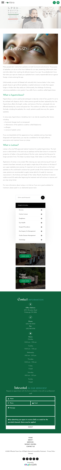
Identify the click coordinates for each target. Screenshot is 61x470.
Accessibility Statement (39, 451)
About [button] (30, 440)
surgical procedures (24, 227)
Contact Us (30, 446)
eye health (22, 222)
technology (22, 239)
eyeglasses (22, 218)
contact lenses (23, 214)
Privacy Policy (51, 451)
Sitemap (30, 453)
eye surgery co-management (27, 231)
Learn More (25, 256)
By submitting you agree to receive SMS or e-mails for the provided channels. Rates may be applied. (28, 421)
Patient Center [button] (30, 444)
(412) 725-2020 (30, 324)
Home (30, 437)
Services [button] (30, 442)
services (21, 210)
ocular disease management (27, 235)
